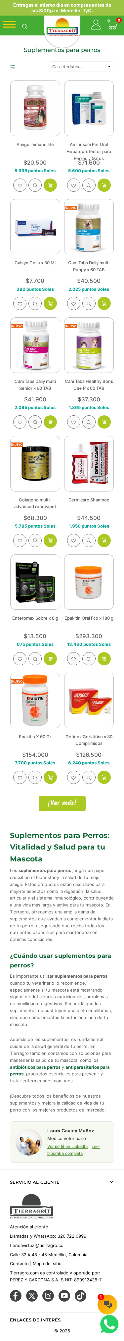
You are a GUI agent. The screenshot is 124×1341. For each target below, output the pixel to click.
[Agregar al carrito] (50, 185)
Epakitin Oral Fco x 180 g (88, 618)
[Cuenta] (96, 25)
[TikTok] (80, 1300)
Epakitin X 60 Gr (35, 736)
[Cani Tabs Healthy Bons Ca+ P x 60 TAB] (89, 345)
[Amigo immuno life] (35, 108)
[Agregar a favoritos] (19, 185)
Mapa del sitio (47, 1263)
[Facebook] (15, 1300)
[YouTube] (64, 1300)
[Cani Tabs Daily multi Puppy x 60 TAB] (89, 227)
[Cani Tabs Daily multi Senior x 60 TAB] (35, 345)
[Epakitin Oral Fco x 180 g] (89, 582)
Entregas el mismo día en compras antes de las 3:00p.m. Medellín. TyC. (62, 7)
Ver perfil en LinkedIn (67, 1146)
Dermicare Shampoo (88, 499)
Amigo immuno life (35, 144)
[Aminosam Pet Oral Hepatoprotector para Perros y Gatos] (89, 108)
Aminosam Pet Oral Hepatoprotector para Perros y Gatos (88, 151)
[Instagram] (48, 1300)
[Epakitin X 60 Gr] (35, 700)
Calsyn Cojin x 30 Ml (35, 262)
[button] (112, 25)
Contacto (19, 1263)
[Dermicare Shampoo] (89, 463)
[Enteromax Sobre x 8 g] (35, 582)
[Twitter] (32, 1300)
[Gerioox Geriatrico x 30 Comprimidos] (89, 700)
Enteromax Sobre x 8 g (35, 618)
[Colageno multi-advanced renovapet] (35, 463)
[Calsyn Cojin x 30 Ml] (35, 227)
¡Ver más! (62, 803)
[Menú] (9, 26)
